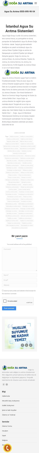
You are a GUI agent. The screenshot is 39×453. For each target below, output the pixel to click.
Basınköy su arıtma (12, 160)
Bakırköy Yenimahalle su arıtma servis (13, 155)
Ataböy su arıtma (14, 136)
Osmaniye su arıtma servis (12, 208)
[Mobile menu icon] (35, 3)
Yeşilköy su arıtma (12, 218)
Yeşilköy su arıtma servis (12, 220)
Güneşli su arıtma (26, 182)
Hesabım (5, 431)
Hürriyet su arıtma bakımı (12, 187)
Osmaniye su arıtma (27, 206)
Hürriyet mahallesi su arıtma (14, 184)
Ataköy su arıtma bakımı (26, 136)
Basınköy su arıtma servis (14, 163)
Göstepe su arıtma (26, 177)
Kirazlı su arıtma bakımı (13, 199)
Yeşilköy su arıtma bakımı (25, 218)
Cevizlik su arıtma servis (27, 165)
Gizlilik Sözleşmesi (8, 405)
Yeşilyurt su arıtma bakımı (26, 220)
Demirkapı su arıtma (12, 167)
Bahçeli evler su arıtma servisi (11, 146)
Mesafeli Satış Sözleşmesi (10, 401)
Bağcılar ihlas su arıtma (26, 141)
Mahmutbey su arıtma (11, 203)
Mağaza (4, 440)
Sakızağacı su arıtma (11, 211)
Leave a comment (19, 133)
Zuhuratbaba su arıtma (27, 225)
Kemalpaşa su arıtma (11, 194)
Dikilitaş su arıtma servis (27, 172)
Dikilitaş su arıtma (27, 170)
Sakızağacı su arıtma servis (26, 211)
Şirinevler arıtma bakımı (27, 215)
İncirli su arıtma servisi (11, 191)
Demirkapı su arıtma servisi (14, 170)
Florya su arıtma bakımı (24, 175)
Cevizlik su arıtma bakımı (12, 165)
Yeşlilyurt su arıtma (27, 223)
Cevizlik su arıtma (27, 163)
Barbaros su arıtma (30, 155)
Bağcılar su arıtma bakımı (12, 143)
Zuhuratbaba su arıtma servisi (19, 227)
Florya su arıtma (13, 175)
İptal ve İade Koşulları (9, 410)
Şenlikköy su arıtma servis (12, 215)
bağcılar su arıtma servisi (27, 143)
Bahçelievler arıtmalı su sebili (28, 146)
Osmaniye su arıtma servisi (27, 208)
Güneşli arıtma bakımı (14, 182)
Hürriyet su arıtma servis (27, 187)
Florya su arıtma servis (14, 177)
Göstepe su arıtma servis (27, 179)
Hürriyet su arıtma (27, 184)
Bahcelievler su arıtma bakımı (27, 148)
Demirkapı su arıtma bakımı (25, 167)
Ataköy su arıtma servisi (13, 139)
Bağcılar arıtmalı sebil (12, 141)
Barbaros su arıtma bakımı (12, 158)
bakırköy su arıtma (26, 151)
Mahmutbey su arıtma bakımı (26, 203)
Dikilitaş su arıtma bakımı (12, 172)
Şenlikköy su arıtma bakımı (25, 213)
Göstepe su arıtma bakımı (12, 179)
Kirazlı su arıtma (27, 196)
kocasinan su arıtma (26, 201)
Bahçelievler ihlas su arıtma (11, 148)
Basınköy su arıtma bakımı (25, 160)
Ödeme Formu (7, 426)
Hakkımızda (6, 396)
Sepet (4, 435)
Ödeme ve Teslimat (8, 415)
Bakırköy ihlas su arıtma (14, 151)
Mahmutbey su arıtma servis (13, 206)
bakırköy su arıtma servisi (19, 153)
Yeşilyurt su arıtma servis (13, 223)
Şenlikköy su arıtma (12, 213)
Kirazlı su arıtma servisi (13, 201)
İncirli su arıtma (13, 189)
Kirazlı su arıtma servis (26, 199)
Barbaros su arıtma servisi (27, 158)
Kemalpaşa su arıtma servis (14, 196)
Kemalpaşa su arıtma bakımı (26, 194)
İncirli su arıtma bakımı (24, 189)
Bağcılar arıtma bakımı (26, 139)
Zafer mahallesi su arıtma (12, 225)
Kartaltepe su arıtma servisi (26, 191)
